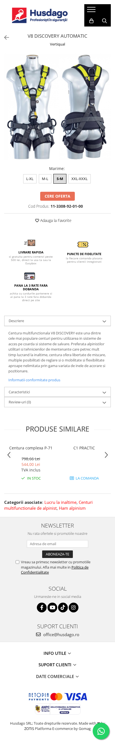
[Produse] (92, 11)
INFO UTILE (55, 653)
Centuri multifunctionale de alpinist (48, 505)
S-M (60, 178)
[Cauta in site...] (104, 21)
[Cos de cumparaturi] (91, 21)
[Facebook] (42, 607)
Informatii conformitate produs (34, 379)
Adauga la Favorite (55, 220)
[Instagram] (73, 607)
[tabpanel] (57, 107)
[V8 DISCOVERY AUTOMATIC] (57, 107)
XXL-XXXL (79, 178)
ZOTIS (29, 728)
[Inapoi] (4, 37)
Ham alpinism (72, 508)
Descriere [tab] (16, 320)
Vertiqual (57, 44)
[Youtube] (52, 607)
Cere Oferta (57, 196)
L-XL (29, 178)
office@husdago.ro (60, 634)
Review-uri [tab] (20, 401)
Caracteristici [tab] (19, 391)
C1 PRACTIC (84, 448)
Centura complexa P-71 (30, 448)
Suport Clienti (56, 664)
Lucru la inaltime (60, 502)
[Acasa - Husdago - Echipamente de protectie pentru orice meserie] (40, 15)
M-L (45, 178)
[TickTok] (63, 607)
